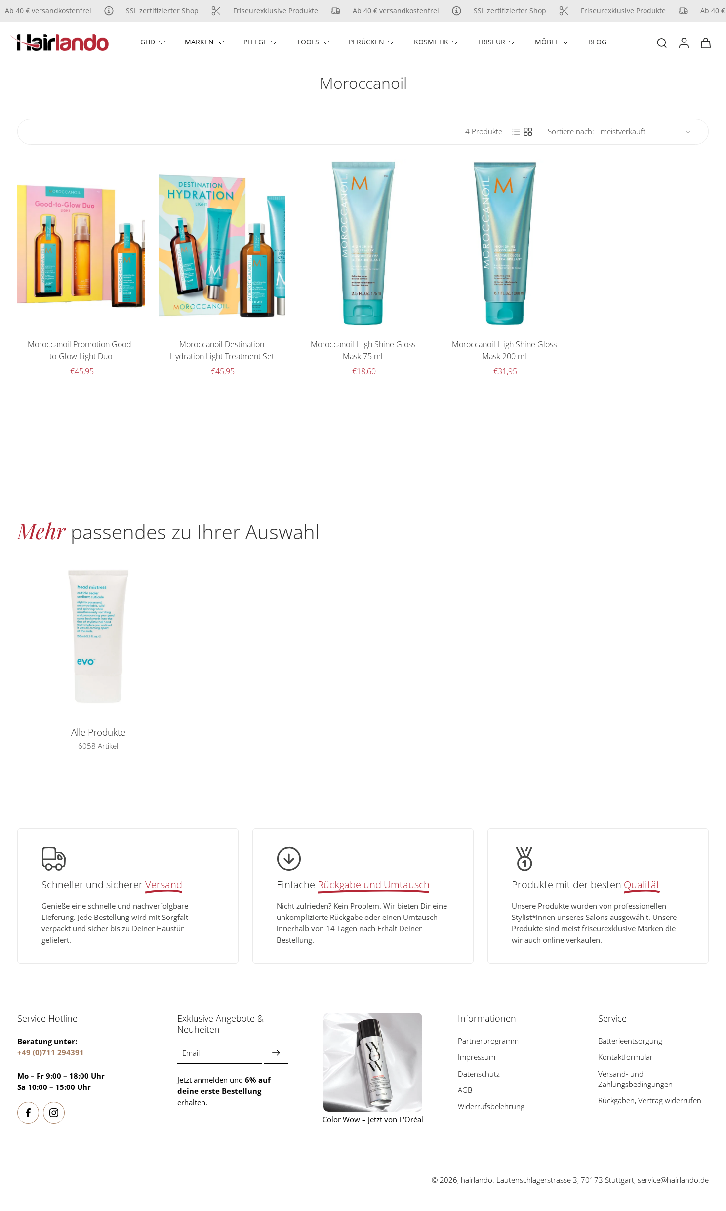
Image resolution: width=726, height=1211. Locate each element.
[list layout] (516, 132)
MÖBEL (547, 41)
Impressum (476, 1057)
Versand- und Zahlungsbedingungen (635, 1078)
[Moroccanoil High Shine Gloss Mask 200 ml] (504, 243)
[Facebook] (28, 1113)
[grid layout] (528, 132)
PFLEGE (255, 41)
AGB (465, 1090)
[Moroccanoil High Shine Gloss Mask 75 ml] (363, 243)
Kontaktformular (625, 1057)
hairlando (476, 1180)
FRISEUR (491, 41)
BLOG (597, 41)
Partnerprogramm (488, 1041)
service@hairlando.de (673, 1180)
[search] (662, 42)
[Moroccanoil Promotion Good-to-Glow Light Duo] (81, 243)
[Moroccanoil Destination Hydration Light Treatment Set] (222, 243)
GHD (147, 41)
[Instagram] (54, 1113)
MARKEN (199, 41)
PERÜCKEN (366, 41)
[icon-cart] (705, 42)
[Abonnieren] (276, 1053)
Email (191, 1053)
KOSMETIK (431, 41)
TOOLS (308, 41)
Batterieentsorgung (630, 1041)
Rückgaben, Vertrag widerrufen (649, 1100)
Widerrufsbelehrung (491, 1106)
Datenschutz (479, 1073)
